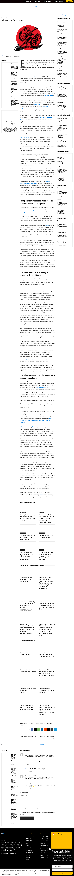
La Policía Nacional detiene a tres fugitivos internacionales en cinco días (46, 738)
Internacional (22, 512)
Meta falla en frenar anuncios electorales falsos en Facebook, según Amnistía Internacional (27, 556)
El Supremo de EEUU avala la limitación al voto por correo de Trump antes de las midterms (46, 556)
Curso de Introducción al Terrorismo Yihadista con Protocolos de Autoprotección (61, 143)
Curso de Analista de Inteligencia (62, 38)
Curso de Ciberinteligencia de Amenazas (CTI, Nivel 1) (62, 204)
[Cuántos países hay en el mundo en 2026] (47, 530)
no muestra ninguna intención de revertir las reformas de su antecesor (35, 420)
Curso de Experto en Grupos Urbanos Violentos (62, 136)
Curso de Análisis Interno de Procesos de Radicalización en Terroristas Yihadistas (46, 672)
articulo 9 (22, 212)
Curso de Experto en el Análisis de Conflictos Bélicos (62, 95)
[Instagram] (10, 1)
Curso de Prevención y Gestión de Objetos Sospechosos (61, 164)
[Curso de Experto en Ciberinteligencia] (70, 225)
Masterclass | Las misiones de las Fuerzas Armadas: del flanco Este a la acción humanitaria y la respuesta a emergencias (14, 78)
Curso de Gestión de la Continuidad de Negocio (62, 52)
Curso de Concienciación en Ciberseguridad (62, 192)
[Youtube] (8, 1)
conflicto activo (48, 95)
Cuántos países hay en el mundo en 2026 (46, 536)
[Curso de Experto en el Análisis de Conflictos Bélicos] (70, 95)
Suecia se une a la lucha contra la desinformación (28, 737)
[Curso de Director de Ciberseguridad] (70, 231)
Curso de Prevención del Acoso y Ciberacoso (61, 156)
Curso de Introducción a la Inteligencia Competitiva (28, 690)
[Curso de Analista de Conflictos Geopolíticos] (28, 664)
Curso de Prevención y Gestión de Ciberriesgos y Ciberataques (61, 211)
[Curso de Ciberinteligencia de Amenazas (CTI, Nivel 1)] (70, 203)
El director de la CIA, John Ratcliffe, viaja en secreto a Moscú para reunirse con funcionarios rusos (46, 518)
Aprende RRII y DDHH (63, 83)
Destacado (8, 17)
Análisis (25, 723)
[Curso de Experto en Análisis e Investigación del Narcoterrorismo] (28, 700)
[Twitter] (4, 1)
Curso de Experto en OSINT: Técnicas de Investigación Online (62, 32)
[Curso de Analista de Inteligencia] (70, 38)
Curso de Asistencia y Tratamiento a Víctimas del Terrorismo (61, 178)
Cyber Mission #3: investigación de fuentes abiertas (14, 91)
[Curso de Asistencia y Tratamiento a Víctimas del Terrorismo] (70, 177)
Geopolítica (49, 723)
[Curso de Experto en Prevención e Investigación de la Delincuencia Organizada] (70, 88)
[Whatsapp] (18, 1)
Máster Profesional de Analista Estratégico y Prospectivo (61, 24)
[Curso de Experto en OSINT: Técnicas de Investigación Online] (70, 31)
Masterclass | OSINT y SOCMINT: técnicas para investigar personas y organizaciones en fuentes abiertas (15, 101)
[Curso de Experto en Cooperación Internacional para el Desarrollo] (70, 106)
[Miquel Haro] (3, 56)
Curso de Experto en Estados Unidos (26, 654)
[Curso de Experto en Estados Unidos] (28, 647)
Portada (3, 17)
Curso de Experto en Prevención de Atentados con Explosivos (62, 120)
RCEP (41, 494)
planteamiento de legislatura (29, 426)
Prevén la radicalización (64, 115)
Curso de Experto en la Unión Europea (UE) (62, 101)
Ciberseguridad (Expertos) (61, 220)
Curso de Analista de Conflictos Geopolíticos (28, 671)
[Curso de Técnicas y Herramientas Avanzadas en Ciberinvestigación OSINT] (70, 74)
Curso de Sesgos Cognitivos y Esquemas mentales (47, 690)
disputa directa (38, 104)
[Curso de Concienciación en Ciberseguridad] (70, 192)
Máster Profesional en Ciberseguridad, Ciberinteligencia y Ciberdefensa (62, 243)
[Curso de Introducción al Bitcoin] (70, 198)
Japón (21, 725)
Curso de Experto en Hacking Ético (62, 236)
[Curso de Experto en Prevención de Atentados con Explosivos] (70, 120)
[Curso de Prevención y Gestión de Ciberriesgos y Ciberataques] (70, 210)
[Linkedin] (6, 1)
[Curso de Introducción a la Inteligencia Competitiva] (28, 683)
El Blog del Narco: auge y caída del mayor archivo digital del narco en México (28, 517)
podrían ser (35, 76)
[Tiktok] (12, 1)
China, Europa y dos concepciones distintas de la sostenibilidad (14, 66)
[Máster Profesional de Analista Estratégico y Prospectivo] (70, 23)
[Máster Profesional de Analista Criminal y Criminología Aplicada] (47, 647)
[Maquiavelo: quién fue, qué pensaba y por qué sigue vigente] (28, 530)
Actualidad (41, 512)
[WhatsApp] (38, 729)
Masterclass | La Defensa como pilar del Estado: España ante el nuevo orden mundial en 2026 (47, 605)
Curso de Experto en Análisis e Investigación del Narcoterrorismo (28, 707)
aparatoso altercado (40, 387)
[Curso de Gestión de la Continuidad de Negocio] (70, 52)
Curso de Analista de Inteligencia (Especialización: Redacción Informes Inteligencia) (62, 45)
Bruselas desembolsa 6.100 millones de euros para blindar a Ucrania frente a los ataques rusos (14, 818)
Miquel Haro (8, 56)
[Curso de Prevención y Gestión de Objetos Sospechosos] (70, 163)
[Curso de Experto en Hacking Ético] (70, 236)
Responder (27, 764)
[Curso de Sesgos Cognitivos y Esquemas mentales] (47, 683)
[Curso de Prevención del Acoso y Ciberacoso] (70, 156)
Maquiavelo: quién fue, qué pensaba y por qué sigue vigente (27, 537)
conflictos (37, 723)
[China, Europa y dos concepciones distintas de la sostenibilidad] (6, 65)
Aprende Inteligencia (63, 18)
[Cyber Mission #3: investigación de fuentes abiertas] (6, 90)
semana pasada (25, 137)
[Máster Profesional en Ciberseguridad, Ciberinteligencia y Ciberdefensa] (70, 242)
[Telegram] (55, 729)
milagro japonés (27, 268)
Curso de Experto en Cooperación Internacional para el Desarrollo (62, 108)
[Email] (48, 729)
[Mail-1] (20, 1)
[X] (35, 729)
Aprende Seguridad (63, 151)
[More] (58, 729)
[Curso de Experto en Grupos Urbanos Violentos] (70, 135)
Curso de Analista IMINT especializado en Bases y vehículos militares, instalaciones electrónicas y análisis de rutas (47, 710)
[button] (71, 6)
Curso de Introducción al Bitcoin (61, 198)
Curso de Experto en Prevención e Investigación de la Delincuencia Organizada (62, 89)
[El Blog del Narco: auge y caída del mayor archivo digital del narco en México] (28, 509)
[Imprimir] (52, 729)
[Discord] (14, 1)
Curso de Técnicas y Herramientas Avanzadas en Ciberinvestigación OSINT (62, 76)
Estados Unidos (43, 723)
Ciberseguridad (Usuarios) (61, 187)
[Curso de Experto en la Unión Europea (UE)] (70, 101)
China (32, 723)
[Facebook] (2, 1)
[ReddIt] (45, 729)
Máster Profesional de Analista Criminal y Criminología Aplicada (46, 654)
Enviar (62, 873)
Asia (29, 723)
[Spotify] (16, 1)
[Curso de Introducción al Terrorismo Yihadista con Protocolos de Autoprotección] (70, 142)
